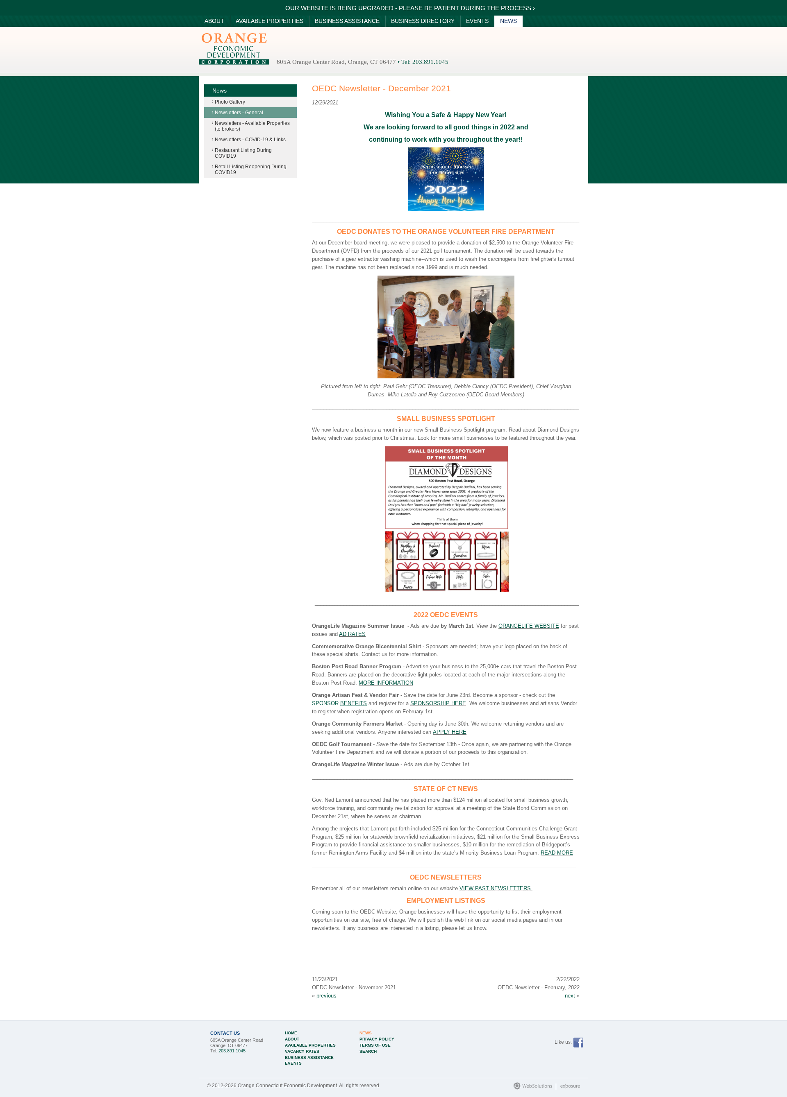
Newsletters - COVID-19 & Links (250, 139)
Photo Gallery (230, 102)
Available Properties (269, 21)
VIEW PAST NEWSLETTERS (495, 888)
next (570, 996)
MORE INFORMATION (386, 683)
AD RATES (352, 634)
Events (477, 21)
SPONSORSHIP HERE (438, 703)
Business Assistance (347, 21)
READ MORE (557, 853)
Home (291, 1033)
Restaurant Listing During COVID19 (243, 153)
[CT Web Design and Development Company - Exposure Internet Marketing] (531, 1087)
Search (368, 1052)
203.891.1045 (430, 62)
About (214, 21)
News (508, 21)
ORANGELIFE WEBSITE (528, 626)
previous (326, 996)
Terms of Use (375, 1045)
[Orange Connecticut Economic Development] (234, 49)
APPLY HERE (449, 732)
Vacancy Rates (302, 1052)
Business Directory (423, 21)
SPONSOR (339, 703)
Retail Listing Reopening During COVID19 (251, 169)
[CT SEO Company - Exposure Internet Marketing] (566, 1087)
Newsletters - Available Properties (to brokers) (252, 126)
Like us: (563, 1042)
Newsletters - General (239, 112)
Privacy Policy (376, 1039)
